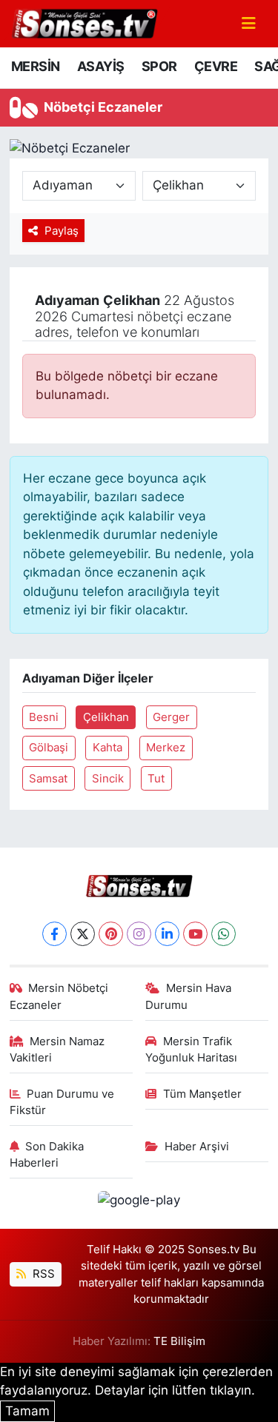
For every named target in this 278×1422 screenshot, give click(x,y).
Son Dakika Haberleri (47, 1155)
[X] (82, 934)
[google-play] (139, 1202)
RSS (42, 1274)
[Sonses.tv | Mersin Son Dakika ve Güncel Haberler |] (84, 22)
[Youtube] (195, 934)
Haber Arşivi (197, 1146)
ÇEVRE (215, 66)
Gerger (171, 717)
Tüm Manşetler (202, 1094)
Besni (44, 717)
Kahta (107, 747)
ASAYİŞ (100, 66)
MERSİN (35, 66)
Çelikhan (106, 717)
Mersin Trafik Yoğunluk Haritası (191, 1049)
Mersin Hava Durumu (188, 996)
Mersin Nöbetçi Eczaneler (59, 996)
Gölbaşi (48, 747)
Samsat (48, 778)
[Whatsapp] (223, 934)
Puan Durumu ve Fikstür (62, 1102)
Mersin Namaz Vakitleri (57, 1049)
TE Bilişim (179, 1341)
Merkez (165, 747)
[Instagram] (139, 934)
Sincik (108, 778)
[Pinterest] (111, 934)
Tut (156, 778)
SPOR (159, 66)
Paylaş (61, 231)
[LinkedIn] (167, 934)
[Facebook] (54, 934)
